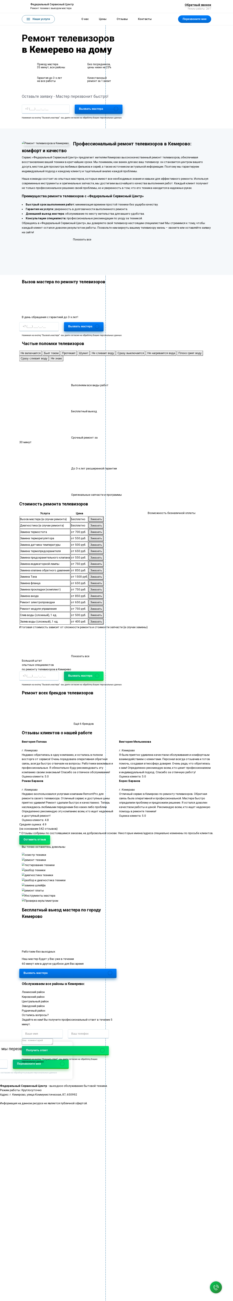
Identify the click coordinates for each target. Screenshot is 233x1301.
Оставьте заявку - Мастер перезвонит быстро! (65, 96)
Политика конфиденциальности (109, 1103)
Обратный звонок (198, 5)
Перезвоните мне (195, 19)
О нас (85, 19)
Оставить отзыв (35, 839)
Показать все (82, 239)
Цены (102, 19)
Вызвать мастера (91, 108)
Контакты (145, 19)
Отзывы (122, 19)
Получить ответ (37, 1050)
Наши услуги (41, 19)
